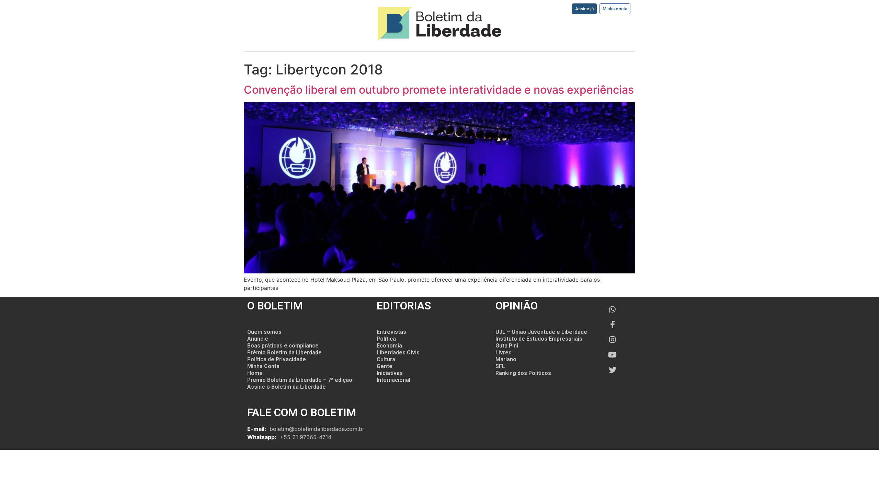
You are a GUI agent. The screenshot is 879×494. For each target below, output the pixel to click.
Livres (503, 352)
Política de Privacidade (276, 359)
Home (255, 373)
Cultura (386, 359)
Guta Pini (506, 345)
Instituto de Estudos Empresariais (538, 339)
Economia (389, 345)
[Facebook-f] (612, 324)
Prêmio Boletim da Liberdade (284, 352)
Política (386, 339)
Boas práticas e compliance (283, 345)
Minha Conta (263, 366)
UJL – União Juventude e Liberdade (541, 332)
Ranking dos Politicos (523, 373)
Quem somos (264, 332)
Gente (384, 366)
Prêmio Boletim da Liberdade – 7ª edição (299, 380)
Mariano (505, 359)
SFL (500, 366)
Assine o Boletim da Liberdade (286, 387)
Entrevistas (391, 332)
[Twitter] (612, 369)
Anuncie (257, 339)
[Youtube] (612, 354)
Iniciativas (390, 373)
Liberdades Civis (398, 352)
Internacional (393, 380)
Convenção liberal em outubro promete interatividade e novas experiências (439, 89)
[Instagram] (612, 339)
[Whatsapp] (612, 309)
